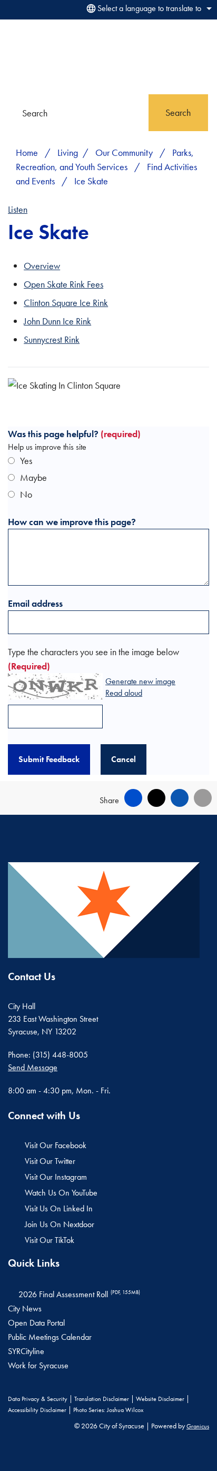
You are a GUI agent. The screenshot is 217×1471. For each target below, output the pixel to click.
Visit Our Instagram (56, 1176)
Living (67, 152)
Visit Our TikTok (49, 1240)
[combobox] (147, 8)
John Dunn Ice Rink (57, 321)
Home (27, 152)
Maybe (33, 477)
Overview (42, 266)
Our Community (125, 152)
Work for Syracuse (38, 1365)
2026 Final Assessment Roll (79, 1294)
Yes (26, 461)
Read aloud (123, 693)
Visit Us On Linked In (59, 1208)
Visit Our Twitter (50, 1161)
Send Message (32, 1067)
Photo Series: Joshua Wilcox (108, 1410)
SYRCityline (26, 1351)
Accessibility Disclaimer (37, 1410)
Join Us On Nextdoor (59, 1224)
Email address (35, 603)
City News (25, 1308)
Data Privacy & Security (37, 1399)
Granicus (197, 1426)
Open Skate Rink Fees (63, 284)
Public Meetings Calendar (50, 1336)
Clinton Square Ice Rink (66, 303)
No (26, 494)
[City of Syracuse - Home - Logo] (34, 56)
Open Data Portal (36, 1322)
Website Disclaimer (160, 1399)
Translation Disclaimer (101, 1399)
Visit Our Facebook (55, 1145)
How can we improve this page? (72, 522)
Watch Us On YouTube (61, 1192)
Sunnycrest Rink (52, 339)
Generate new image (140, 681)
